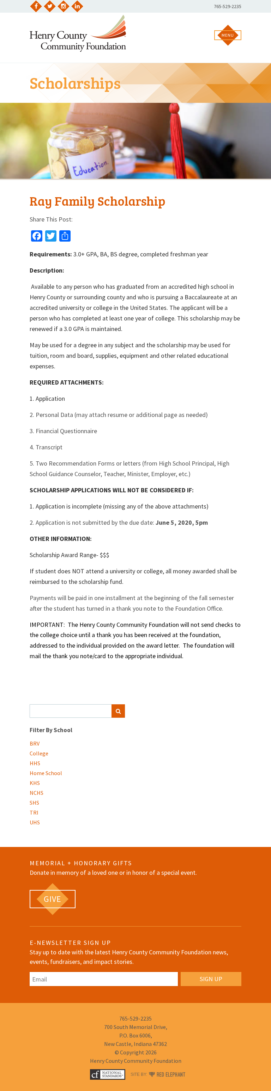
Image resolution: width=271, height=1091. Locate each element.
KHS (35, 782)
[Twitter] (49, 6)
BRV (35, 743)
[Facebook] (36, 6)
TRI (34, 812)
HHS (35, 763)
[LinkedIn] (77, 6)
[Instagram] (63, 6)
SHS (34, 802)
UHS (35, 822)
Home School (46, 773)
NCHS (36, 792)
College (39, 753)
